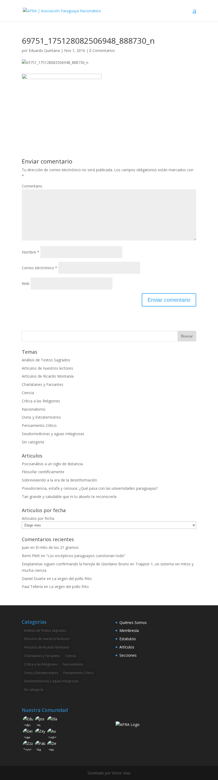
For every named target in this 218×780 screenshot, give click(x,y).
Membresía (129, 630)
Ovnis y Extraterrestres (41, 417)
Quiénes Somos (133, 622)
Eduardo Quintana (44, 50)
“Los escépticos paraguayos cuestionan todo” (85, 555)
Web (26, 283)
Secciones (128, 655)
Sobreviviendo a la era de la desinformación (59, 480)
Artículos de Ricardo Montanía (48, 376)
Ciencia (28, 392)
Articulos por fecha (38, 518)
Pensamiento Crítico (39, 425)
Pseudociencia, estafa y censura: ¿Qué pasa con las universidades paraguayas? (90, 488)
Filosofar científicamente (43, 471)
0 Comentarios (102, 50)
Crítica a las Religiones (41, 400)
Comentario (32, 186)
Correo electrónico (39, 267)
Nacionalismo (33, 409)
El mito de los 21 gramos (57, 547)
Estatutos (127, 638)
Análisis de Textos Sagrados (46, 359)
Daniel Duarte (34, 578)
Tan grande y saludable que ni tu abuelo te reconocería (69, 496)
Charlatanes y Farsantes (42, 384)
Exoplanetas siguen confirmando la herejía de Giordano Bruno (75, 563)
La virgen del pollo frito (72, 578)
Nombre (30, 252)
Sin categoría (33, 441)
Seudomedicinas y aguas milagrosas (53, 433)
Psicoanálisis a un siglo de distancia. (52, 463)
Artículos (126, 647)
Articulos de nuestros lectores (47, 368)
